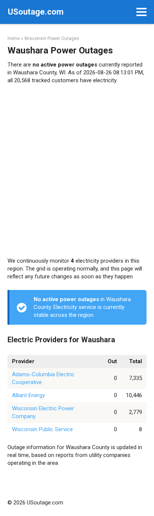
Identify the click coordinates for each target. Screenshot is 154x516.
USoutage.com (36, 11)
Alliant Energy (28, 395)
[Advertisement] (77, 171)
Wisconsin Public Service (42, 429)
